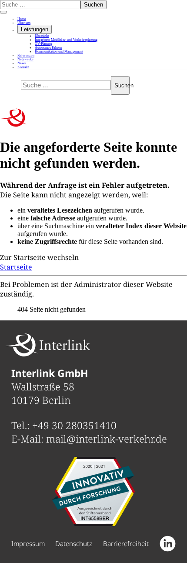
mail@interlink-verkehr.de (106, 439)
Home (21, 19)
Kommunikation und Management (59, 51)
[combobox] (40, 4)
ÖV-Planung (43, 44)
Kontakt (23, 67)
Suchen (93, 4)
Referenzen (25, 55)
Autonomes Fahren (48, 48)
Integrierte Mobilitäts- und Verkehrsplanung (66, 40)
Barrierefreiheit (126, 543)
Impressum (28, 543)
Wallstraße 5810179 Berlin (49, 386)
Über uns (23, 23)
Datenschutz (73, 543)
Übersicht (42, 36)
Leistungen (34, 29)
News (21, 63)
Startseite (16, 267)
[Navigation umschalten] (3, 12)
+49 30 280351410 (74, 425)
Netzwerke (25, 59)
